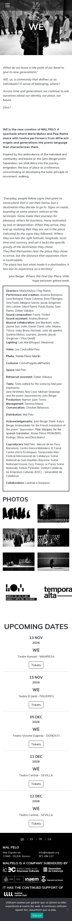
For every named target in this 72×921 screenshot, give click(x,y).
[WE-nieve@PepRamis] (19, 514)
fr (40, 839)
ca (49, 839)
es (31, 839)
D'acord (37, 915)
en (22, 839)
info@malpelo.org (49, 852)
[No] (67, 909)
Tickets (36, 665)
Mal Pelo (36, 5)
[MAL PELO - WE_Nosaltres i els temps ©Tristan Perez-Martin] (53, 514)
